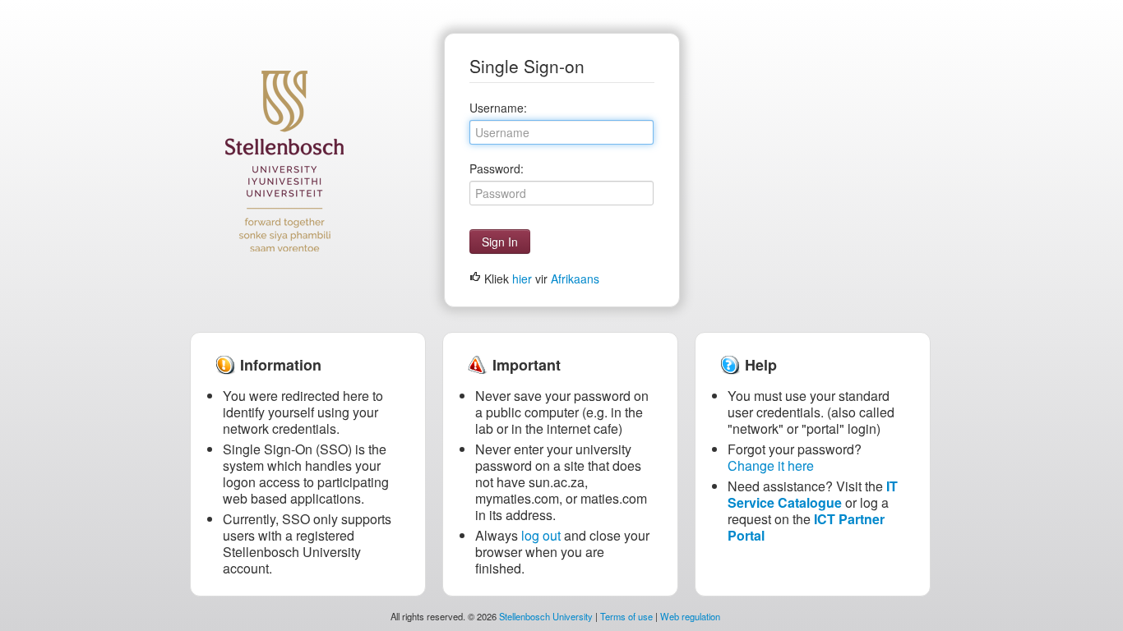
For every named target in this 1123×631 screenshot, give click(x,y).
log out (541, 535)
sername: (498, 107)
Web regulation (690, 616)
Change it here (771, 465)
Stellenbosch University (546, 616)
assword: (496, 168)
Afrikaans (575, 278)
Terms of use (626, 616)
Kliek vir (540, 278)
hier (522, 278)
